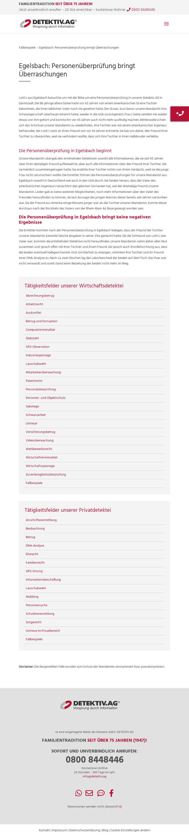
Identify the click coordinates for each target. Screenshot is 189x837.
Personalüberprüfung (41, 389)
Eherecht (32, 554)
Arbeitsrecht (34, 304)
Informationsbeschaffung (43, 579)
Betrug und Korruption (41, 321)
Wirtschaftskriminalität (41, 457)
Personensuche (36, 605)
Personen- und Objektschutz (45, 398)
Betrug (30, 537)
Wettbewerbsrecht (39, 449)
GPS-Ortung (34, 571)
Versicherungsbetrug (40, 432)
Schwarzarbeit (36, 415)
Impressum (59, 830)
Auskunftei (33, 313)
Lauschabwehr (36, 364)
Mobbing (32, 597)
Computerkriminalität (40, 330)
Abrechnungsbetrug (40, 295)
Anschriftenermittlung (41, 520)
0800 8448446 (142, 10)
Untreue (31, 423)
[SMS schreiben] (100, 795)
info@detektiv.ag (94, 776)
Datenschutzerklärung (84, 830)
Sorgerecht (33, 622)
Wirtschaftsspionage (40, 466)
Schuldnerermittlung (40, 614)
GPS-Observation (38, 347)
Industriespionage (38, 355)
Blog (105, 830)
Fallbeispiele (34, 483)
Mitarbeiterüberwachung (43, 372)
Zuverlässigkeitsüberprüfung (46, 474)
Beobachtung (35, 528)
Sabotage (32, 406)
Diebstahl (32, 338)
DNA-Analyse (35, 545)
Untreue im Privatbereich (43, 631)
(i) (120, 806)
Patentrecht (34, 381)
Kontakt (44, 830)
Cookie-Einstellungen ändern (130, 830)
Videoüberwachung (39, 440)
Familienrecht (35, 562)
